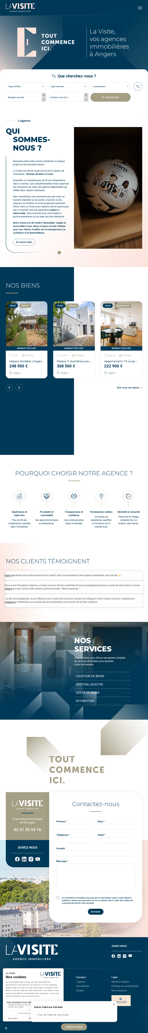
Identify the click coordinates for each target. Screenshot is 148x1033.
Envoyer (95, 911)
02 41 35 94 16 (27, 829)
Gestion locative (89, 684)
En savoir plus (24, 242)
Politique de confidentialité (125, 986)
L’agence (80, 981)
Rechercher (112, 97)
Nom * (101, 821)
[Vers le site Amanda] (126, 1001)
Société (60, 848)
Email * (101, 835)
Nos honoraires (119, 990)
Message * (62, 861)
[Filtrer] (138, 86)
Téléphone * (63, 835)
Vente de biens (87, 692)
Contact (80, 990)
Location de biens (90, 676)
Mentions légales (120, 981)
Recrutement (82, 986)
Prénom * (61, 821)
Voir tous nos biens (128, 387)
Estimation (85, 701)
